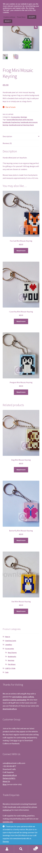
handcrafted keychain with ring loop (20, 120)
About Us (6, 781)
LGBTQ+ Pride (10, 668)
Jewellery (8, 645)
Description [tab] (7, 136)
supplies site (8, 822)
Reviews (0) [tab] (7, 143)
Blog (5, 784)
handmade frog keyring (11, 122)
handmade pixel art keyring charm (21, 125)
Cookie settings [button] (9, 17)
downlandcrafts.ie (10, 709)
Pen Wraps (12, 664)
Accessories (15, 117)
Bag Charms (12, 652)
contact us (7, 810)
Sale (6, 672)
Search (21, 849)
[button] (36, 27)
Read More (21, 17)
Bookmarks (12, 656)
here (15, 740)
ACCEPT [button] (32, 17)
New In (7, 637)
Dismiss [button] (6, 841)
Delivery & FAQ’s (9, 778)
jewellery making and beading (14, 700)
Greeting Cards (10, 641)
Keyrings (24, 117)
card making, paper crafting (23, 696)
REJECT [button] (8, 21)
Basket (32, 847)
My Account (7, 849)
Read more (21, 250)
